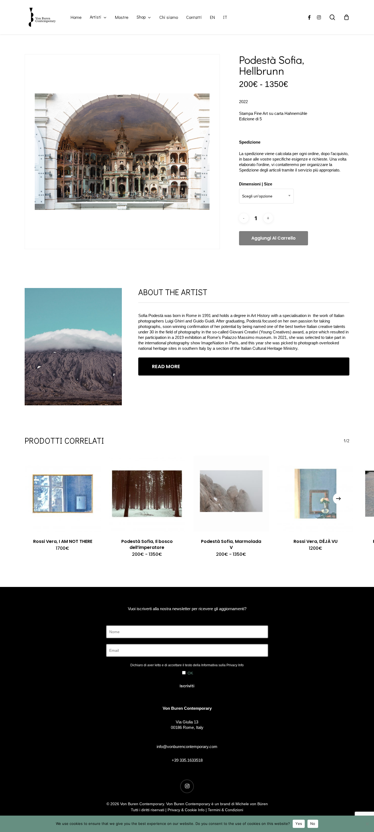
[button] (243, 366)
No (312, 823)
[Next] (338, 498)
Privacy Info (235, 665)
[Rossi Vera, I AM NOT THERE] (63, 494)
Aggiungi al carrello (273, 238)
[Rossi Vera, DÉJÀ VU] (315, 494)
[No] (367, 824)
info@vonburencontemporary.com (187, 746)
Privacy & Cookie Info (186, 810)
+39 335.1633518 (187, 760)
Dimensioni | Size (255, 184)
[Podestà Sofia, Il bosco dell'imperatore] (147, 494)
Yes (298, 823)
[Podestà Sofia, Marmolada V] (231, 494)
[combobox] (266, 196)
